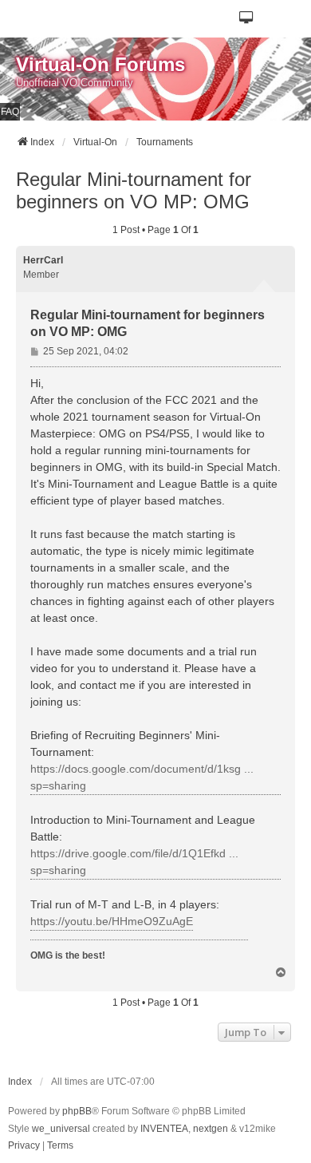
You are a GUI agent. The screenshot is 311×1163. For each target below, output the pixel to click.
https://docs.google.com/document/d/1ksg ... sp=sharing (142, 777)
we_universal (61, 1128)
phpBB (77, 1111)
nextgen (210, 1128)
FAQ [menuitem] (10, 111)
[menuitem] (24, 1146)
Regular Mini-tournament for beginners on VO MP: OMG (133, 190)
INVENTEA (164, 1128)
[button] (246, 18)
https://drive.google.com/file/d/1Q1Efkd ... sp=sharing (134, 861)
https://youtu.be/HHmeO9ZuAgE (111, 921)
